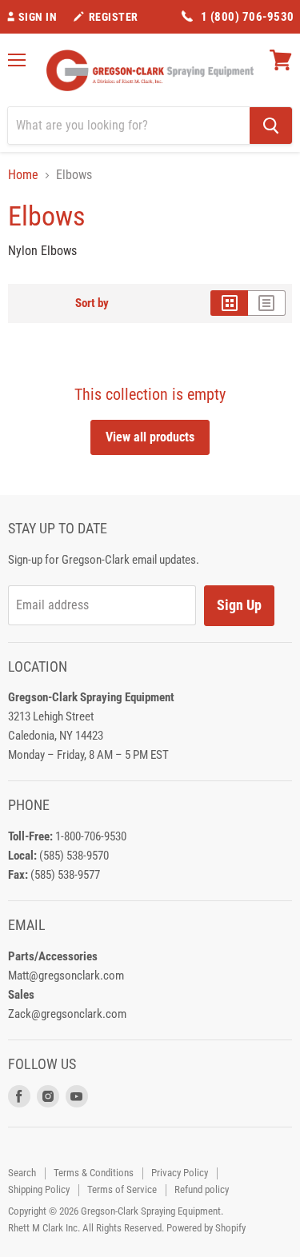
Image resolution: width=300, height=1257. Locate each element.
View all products (150, 437)
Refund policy (201, 1189)
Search (22, 1173)
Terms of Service (122, 1189)
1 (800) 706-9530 (247, 17)
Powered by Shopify (206, 1228)
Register (113, 16)
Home (23, 175)
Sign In (38, 16)
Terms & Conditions (94, 1173)
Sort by (92, 303)
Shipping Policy (39, 1189)
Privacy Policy (179, 1173)
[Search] (271, 125)
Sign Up (239, 605)
